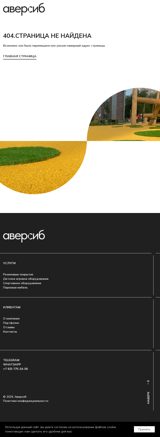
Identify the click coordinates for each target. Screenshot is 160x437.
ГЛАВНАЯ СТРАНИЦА (19, 56)
